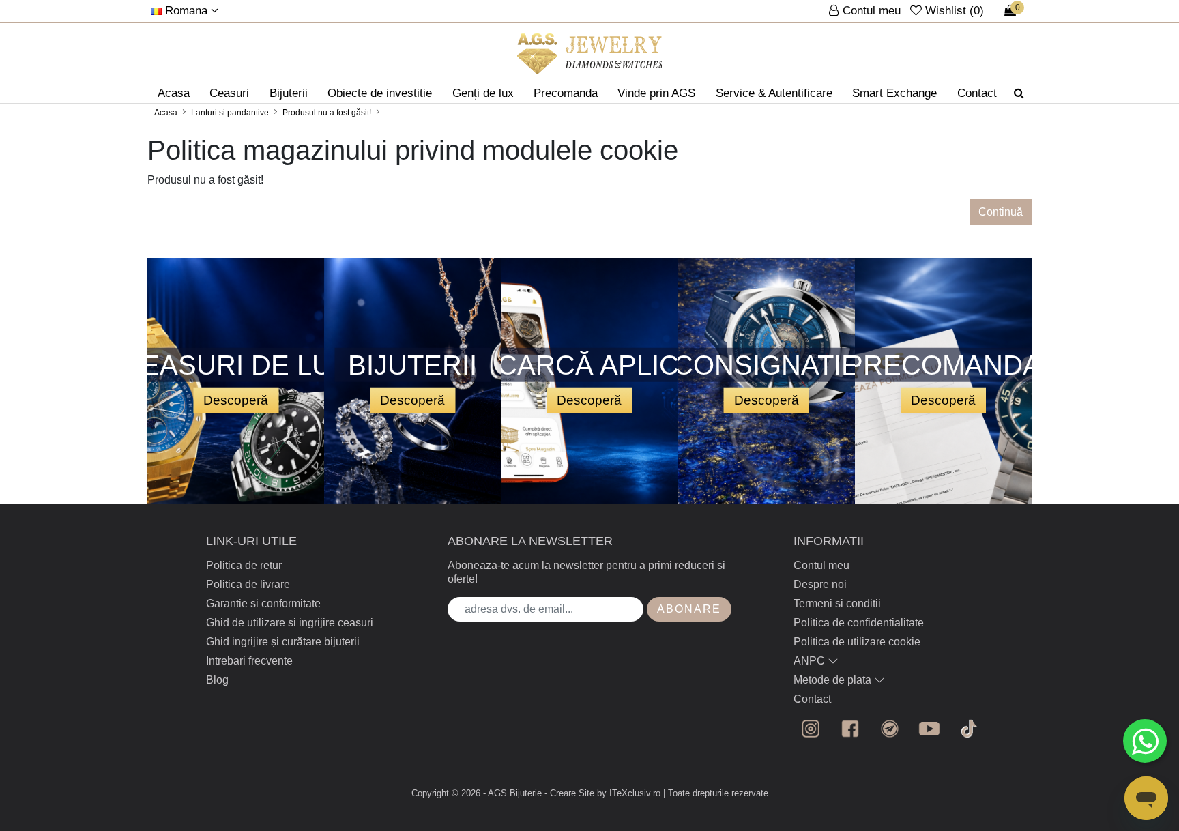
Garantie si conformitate (263, 603)
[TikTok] (969, 729)
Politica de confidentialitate (859, 622)
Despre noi (820, 584)
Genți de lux (483, 93)
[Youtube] (929, 729)
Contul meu (821, 565)
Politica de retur (244, 565)
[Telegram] (890, 729)
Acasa (174, 93)
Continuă (1000, 212)
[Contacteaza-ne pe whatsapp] (1145, 741)
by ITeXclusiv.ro (628, 793)
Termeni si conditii (837, 603)
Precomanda (566, 93)
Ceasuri (229, 93)
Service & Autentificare (774, 93)
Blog (217, 680)
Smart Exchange (894, 93)
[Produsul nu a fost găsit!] (590, 53)
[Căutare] (1019, 93)
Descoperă (235, 399)
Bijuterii (289, 93)
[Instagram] (811, 729)
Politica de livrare (248, 584)
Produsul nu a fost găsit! (326, 112)
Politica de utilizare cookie (857, 641)
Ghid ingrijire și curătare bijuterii (283, 641)
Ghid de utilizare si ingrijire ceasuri (289, 622)
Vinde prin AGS (656, 93)
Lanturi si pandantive (230, 112)
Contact (977, 93)
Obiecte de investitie (380, 93)
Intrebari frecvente (249, 661)
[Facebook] (850, 729)
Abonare (689, 609)
